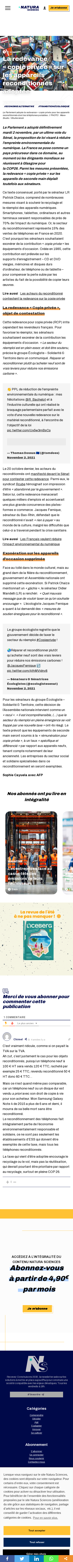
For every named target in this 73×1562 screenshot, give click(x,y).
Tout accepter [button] (37, 1530)
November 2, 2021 (21, 457)
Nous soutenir (36, 1458)
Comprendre (36, 1415)
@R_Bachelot (35, 399)
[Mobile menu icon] (7, 8)
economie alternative (19, 106)
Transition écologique (54, 106)
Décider (36, 1418)
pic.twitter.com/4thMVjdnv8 (27, 671)
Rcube (20, 484)
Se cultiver (36, 1432)
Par (14, 103)
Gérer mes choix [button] (36, 1553)
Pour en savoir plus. (45, 1517)
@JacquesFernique (21, 665)
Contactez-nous (36, 1461)
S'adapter (15, 861)
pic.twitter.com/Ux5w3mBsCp (29, 430)
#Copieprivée (46, 640)
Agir (37, 1422)
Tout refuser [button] (37, 1542)
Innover (36, 1429)
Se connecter (36, 1454)
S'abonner (36, 1451)
